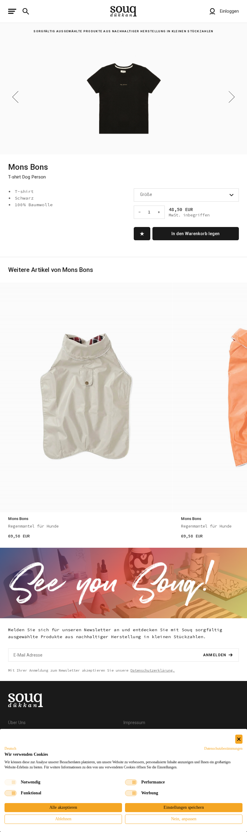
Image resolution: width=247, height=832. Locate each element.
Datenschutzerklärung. (152, 670)
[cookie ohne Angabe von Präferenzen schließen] (238, 739)
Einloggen (229, 11)
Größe (146, 194)
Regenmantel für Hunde (33, 526)
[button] (10, 748)
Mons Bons (28, 167)
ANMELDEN (215, 655)
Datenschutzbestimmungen (223, 748)
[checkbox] (11, 782)
